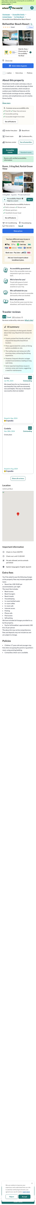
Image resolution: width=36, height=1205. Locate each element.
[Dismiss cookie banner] (32, 1183)
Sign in (30, 199)
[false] (32, 8)
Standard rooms (26, 152)
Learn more (26, 1192)
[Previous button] (4, 73)
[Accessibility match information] (22, 199)
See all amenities (26, 142)
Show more (6, 103)
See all (20, 226)
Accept (24, 1197)
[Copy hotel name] (31, 24)
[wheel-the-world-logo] (12, 8)
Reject (11, 1197)
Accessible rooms (10, 151)
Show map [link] (8, 60)
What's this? (29, 320)
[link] (7, 73)
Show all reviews (18, 478)
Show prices (18, 231)
